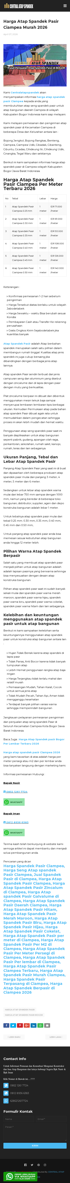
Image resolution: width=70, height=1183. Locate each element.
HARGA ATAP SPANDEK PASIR (20, 1010)
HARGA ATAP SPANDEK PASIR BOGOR (24, 1015)
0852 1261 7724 (17, 791)
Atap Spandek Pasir (17, 343)
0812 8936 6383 (17, 822)
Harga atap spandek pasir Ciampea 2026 (31, 752)
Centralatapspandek (25, 92)
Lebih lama (55, 1037)
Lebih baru (14, 1037)
